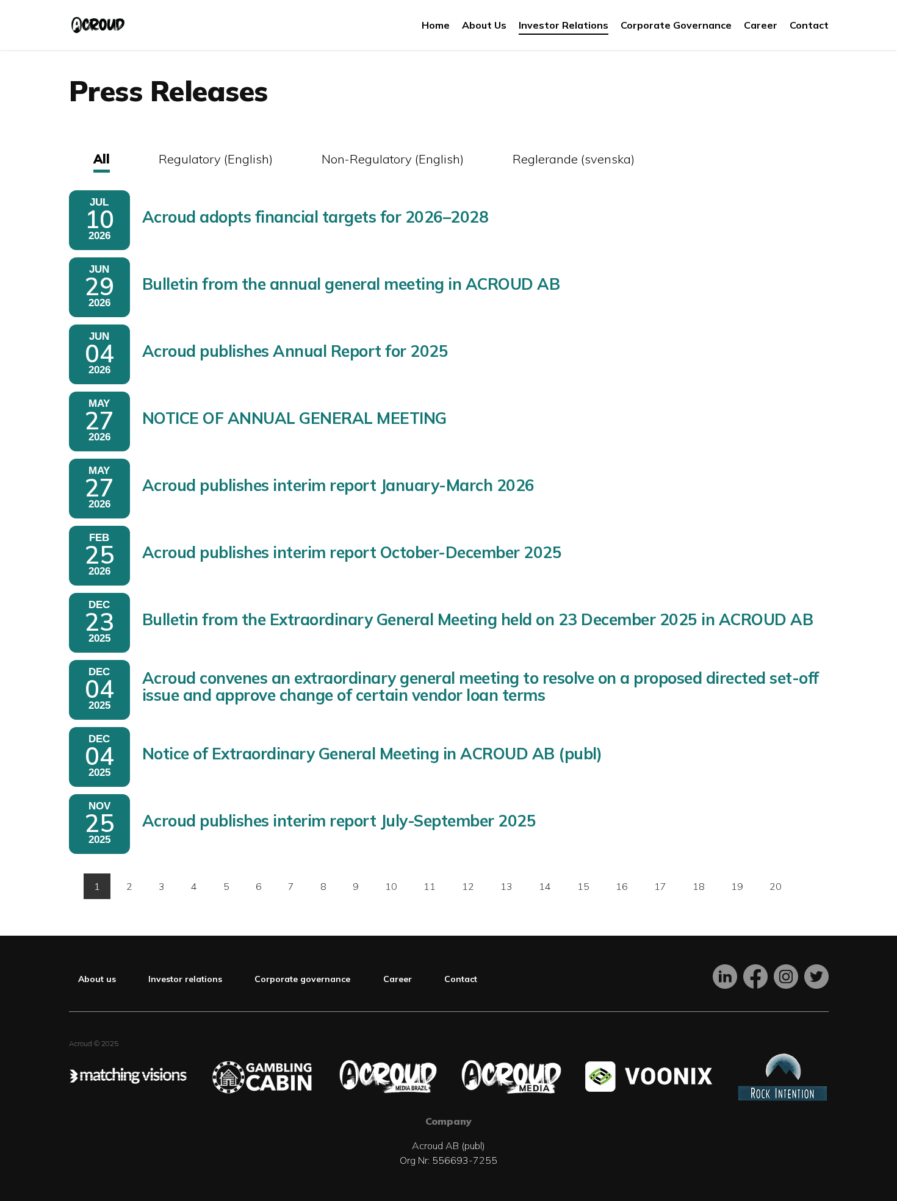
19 (737, 886)
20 (775, 886)
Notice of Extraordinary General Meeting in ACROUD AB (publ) (372, 754)
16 (622, 886)
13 (506, 886)
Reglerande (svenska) (574, 159)
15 (583, 886)
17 (660, 886)
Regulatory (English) (216, 159)
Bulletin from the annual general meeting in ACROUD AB (351, 284)
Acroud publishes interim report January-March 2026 (338, 485)
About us (97, 978)
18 (699, 886)
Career (397, 978)
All (101, 159)
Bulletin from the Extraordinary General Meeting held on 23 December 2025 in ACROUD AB (477, 619)
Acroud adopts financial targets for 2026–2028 (315, 217)
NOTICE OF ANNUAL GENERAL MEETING (294, 418)
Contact (460, 978)
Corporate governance (302, 978)
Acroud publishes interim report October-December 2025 (352, 552)
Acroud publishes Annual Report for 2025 (295, 351)
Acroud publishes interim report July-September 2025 (339, 821)
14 (545, 886)
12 (468, 886)
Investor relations (185, 978)
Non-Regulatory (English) (393, 159)
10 (391, 886)
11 (429, 886)
